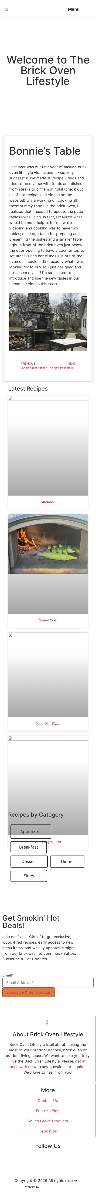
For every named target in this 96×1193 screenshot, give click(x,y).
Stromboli (48, 502)
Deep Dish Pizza (48, 723)
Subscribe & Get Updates (28, 992)
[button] (77, 9)
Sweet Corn (48, 620)
